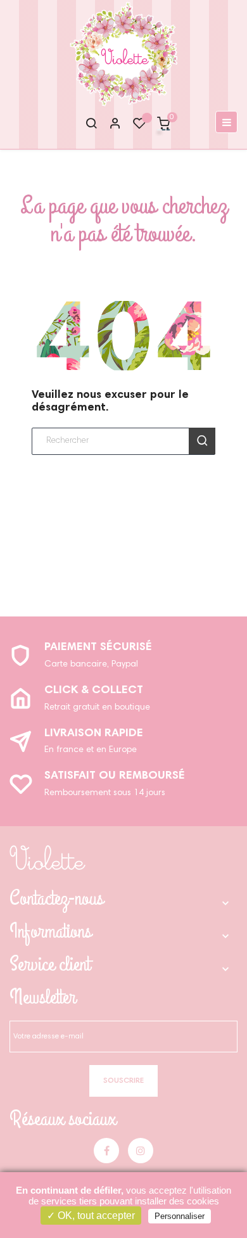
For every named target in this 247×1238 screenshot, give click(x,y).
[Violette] (48, 857)
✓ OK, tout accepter (91, 1215)
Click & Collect (93, 690)
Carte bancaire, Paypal (91, 664)
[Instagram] (140, 1150)
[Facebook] (106, 1150)
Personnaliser (180, 1216)
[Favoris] (139, 126)
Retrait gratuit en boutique (97, 707)
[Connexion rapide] (110, 124)
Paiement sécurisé (98, 647)
